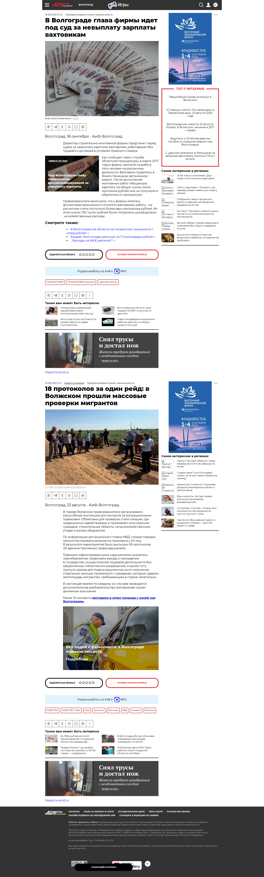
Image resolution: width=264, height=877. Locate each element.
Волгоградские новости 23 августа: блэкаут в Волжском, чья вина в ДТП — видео (190, 127)
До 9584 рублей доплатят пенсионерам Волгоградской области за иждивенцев (77, 739)
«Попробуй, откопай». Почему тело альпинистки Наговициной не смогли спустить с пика (197, 511)
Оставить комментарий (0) (132, 254)
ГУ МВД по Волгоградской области (65, 487)
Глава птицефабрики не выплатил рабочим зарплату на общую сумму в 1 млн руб (136, 322)
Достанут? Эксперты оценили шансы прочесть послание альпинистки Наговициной (198, 214)
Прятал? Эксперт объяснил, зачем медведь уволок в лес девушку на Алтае (196, 463)
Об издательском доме (131, 812)
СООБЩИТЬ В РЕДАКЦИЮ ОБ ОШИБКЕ (139, 815)
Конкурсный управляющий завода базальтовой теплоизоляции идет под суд (77, 310)
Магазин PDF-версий (178, 812)
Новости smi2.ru (57, 372)
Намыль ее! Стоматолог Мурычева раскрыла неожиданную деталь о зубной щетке (196, 487)
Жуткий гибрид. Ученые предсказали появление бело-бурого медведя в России (198, 225)
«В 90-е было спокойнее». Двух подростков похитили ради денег (196, 177)
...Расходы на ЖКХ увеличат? (92, 240)
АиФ (75, 118)
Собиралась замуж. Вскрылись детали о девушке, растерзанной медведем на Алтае (195, 202)
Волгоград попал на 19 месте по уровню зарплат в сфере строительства (78, 322)
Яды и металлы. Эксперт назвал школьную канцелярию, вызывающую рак (194, 499)
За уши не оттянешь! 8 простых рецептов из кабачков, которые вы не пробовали (198, 237)
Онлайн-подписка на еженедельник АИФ (92, 815)
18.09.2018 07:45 (53, 14)
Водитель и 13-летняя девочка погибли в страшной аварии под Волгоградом (190, 141)
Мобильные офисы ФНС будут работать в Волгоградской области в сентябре (134, 750)
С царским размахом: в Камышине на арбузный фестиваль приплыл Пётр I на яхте (190, 156)
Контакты (74, 812)
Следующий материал (103, 867)
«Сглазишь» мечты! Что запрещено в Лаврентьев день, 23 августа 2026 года (190, 113)
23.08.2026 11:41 (53, 383)
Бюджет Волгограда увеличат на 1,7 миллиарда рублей (112, 237)
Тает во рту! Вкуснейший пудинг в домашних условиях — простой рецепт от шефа (196, 523)
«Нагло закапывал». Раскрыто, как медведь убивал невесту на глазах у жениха (197, 190)
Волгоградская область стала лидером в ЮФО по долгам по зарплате (134, 310)
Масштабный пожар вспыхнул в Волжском (190, 99)
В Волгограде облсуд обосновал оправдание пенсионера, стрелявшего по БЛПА (136, 739)
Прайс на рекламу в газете (99, 812)
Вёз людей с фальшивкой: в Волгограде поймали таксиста (105, 649)
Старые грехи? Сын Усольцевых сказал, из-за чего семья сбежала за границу (197, 475)
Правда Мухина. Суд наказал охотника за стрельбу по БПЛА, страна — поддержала (78, 750)
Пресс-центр (156, 812)
